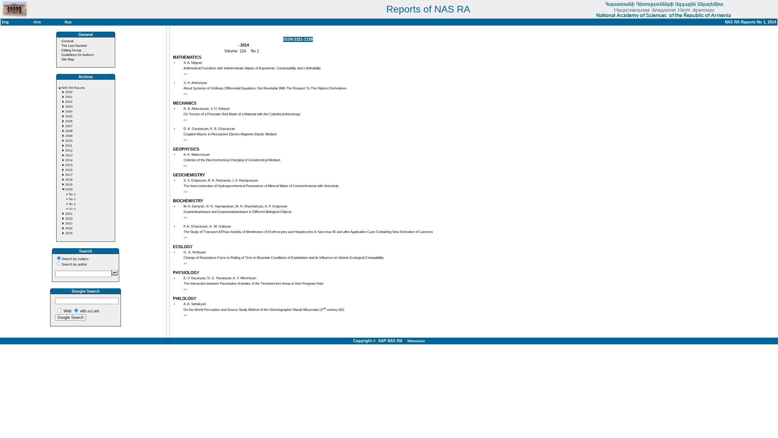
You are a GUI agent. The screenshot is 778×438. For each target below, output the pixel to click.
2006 (69, 121)
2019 (69, 184)
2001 (69, 97)
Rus (68, 22)
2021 (69, 213)
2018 (69, 179)
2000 (69, 92)
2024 (69, 228)
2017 (69, 174)
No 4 (72, 208)
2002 (69, 101)
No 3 (72, 204)
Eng (5, 22)
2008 (69, 131)
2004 (69, 111)
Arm (37, 22)
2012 (69, 150)
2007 (69, 126)
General (67, 41)
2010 (69, 140)
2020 (69, 189)
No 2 (72, 199)
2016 (69, 170)
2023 (69, 223)
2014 (69, 160)
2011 (68, 145)
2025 (69, 233)
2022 (69, 218)
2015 (69, 165)
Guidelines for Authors (77, 55)
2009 (69, 135)
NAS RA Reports (73, 87)
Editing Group (71, 50)
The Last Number (74, 45)
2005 (69, 116)
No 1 (72, 194)
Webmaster (416, 341)
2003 (69, 106)
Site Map (67, 59)
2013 (69, 155)
